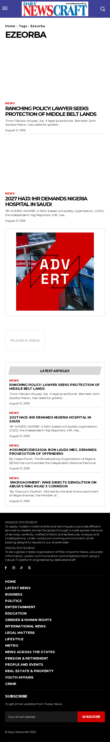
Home (10, 26)
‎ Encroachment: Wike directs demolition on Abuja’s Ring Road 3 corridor (52, 484)
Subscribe (91, 717)
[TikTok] (21, 567)
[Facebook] (5, 567)
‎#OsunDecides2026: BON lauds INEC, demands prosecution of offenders (53, 452)
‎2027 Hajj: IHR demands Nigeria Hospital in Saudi (46, 201)
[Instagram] (13, 567)
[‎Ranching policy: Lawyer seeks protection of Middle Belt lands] (55, 72)
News (10, 103)
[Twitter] (29, 567)
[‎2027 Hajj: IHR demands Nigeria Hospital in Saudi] (55, 162)
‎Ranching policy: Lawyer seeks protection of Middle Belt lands (50, 111)
